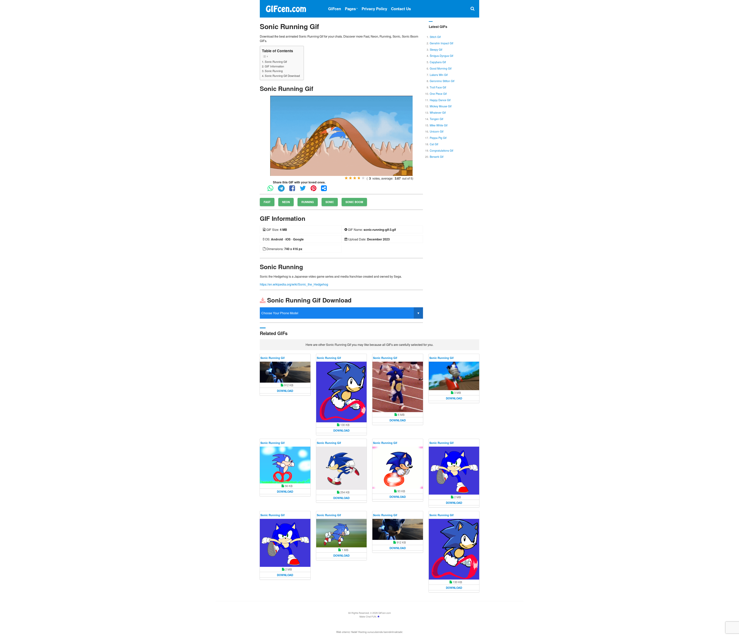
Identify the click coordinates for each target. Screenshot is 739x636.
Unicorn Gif (436, 131)
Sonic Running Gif (276, 62)
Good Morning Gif (440, 68)
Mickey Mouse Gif (440, 106)
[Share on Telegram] (283, 190)
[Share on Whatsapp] (272, 190)
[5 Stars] (363, 178)
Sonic (329, 202)
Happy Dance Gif (440, 100)
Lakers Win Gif (439, 75)
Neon (286, 202)
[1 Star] (346, 178)
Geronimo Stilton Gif (442, 81)
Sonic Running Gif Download (282, 76)
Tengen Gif (436, 119)
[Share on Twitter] (305, 190)
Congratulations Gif (441, 150)
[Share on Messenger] (326, 190)
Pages (350, 8)
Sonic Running (274, 71)
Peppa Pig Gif (438, 138)
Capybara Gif (438, 62)
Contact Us (401, 8)
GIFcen (334, 8)
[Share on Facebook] (294, 190)
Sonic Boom (354, 202)
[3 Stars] (355, 178)
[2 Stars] (350, 178)
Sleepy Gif (436, 49)
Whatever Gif (438, 112)
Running (307, 202)
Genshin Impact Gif (441, 43)
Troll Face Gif (438, 87)
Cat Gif (434, 144)
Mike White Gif (438, 125)
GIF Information (274, 66)
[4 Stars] (359, 178)
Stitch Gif (435, 37)
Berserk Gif (436, 157)
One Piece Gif (438, 94)
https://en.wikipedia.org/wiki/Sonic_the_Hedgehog (294, 284)
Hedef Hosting (359, 632)
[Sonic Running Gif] (341, 135)
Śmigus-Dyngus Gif (441, 56)
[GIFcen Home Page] (286, 8)
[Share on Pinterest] (315, 190)
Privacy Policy (374, 8)
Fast (267, 202)
